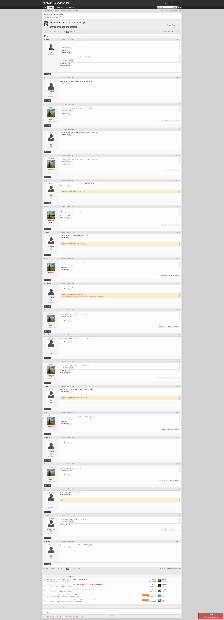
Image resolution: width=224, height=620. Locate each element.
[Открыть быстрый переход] (180, 10)
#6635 (177, 412)
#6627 (177, 206)
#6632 (177, 334)
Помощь (82, 616)
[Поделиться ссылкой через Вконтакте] (43, 572)
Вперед (78, 31)
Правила (161, 10)
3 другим (171, 120)
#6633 (177, 361)
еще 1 (171, 326)
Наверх (48, 74)
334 (74, 31)
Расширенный (181, 7)
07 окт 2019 (164, 581)
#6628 (177, 232)
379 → (77, 596)
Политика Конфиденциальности (71, 616)
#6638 (177, 488)
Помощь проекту (70, 7)
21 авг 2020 (164, 591)
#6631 (177, 309)
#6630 (177, 283)
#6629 (177, 258)
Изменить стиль (50, 616)
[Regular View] (45, 36)
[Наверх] (112, 616)
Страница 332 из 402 (54, 31)
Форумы (51, 7)
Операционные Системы (52, 599)
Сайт (44, 7)
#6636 (177, 437)
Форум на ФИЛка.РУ (56, 2)
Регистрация (176, 3)
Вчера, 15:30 (164, 601)
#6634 (177, 386)
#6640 (177, 541)
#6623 (177, 104)
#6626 (177, 180)
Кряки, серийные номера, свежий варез (62, 579)
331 (64, 31)
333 (71, 31)
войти (45, 17)
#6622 (177, 77)
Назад (47, 31)
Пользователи (59, 7)
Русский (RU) (59, 616)
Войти (170, 3)
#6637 (177, 463)
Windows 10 (62, 599)
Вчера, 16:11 (164, 596)
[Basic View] (48, 36)
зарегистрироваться (53, 17)
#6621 (177, 39)
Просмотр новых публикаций (171, 10)
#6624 (177, 129)
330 (61, 31)
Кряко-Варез (49, 579)
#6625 (177, 155)
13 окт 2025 (164, 586)
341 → (80, 601)
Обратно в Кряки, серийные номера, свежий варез (170, 568)
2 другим (171, 275)
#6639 (177, 515)
